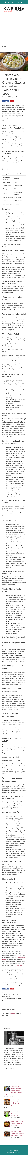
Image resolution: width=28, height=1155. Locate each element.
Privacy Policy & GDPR (19, 1148)
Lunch (5, 993)
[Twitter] (15, 2)
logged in (12, 1013)
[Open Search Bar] (25, 46)
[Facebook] (5, 2)
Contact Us (6, 1148)
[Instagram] (8, 2)
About (11, 1148)
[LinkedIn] (18, 2)
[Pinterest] (12, 2)
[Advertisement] (14, 29)
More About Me (10, 1068)
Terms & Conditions (14, 1150)
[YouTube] (22, 2)
